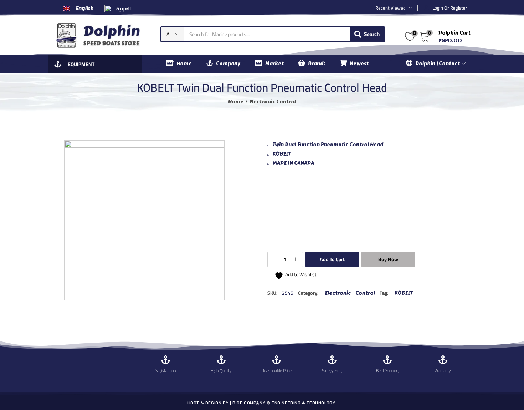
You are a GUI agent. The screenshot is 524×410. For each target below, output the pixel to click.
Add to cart (332, 259)
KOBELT (403, 293)
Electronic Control (272, 102)
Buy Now (388, 259)
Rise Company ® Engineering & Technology (283, 402)
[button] (172, 34)
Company (228, 63)
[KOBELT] (294, 205)
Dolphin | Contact (438, 63)
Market (274, 63)
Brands (316, 63)
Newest (359, 63)
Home (184, 63)
